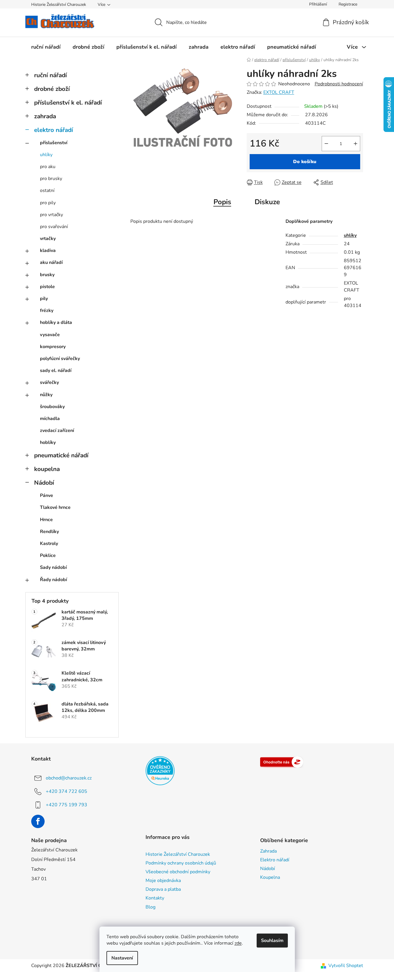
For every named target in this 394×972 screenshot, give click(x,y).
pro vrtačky (51, 214)
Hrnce (46, 519)
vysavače (50, 334)
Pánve (46, 495)
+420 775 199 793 (66, 805)
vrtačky (48, 238)
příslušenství (53, 143)
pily (44, 298)
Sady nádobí (53, 567)
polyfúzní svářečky (60, 358)
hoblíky (48, 442)
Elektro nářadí (274, 860)
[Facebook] (38, 821)
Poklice (48, 555)
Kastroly (49, 543)
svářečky (49, 382)
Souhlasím (272, 940)
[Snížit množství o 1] (326, 143)
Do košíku (304, 161)
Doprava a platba (163, 889)
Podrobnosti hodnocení (339, 84)
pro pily (48, 203)
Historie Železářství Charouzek (58, 4)
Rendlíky (49, 531)
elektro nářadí (53, 130)
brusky (47, 274)
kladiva (48, 250)
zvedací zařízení (57, 430)
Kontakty (155, 898)
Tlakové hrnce (55, 507)
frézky (46, 310)
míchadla (50, 418)
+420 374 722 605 (66, 791)
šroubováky (52, 406)
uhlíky (46, 154)
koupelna (47, 469)
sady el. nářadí (55, 370)
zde (238, 943)
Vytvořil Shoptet (345, 965)
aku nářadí (51, 262)
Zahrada (268, 851)
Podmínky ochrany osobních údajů (181, 863)
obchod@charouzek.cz (69, 778)
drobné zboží (52, 89)
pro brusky (51, 178)
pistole (47, 286)
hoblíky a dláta (56, 322)
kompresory (53, 346)
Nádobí (44, 483)
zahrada (45, 116)
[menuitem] (45, 47)
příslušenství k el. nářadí (68, 102)
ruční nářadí (50, 75)
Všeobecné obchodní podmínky (178, 872)
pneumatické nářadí (61, 455)
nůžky (46, 394)
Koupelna (270, 877)
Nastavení (122, 958)
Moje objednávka (163, 880)
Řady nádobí (53, 579)
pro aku (47, 166)
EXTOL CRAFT (278, 92)
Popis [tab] (222, 202)
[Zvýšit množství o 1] (355, 143)
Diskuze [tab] (267, 202)
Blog (150, 907)
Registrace (348, 4)
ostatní (47, 190)
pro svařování (54, 226)
